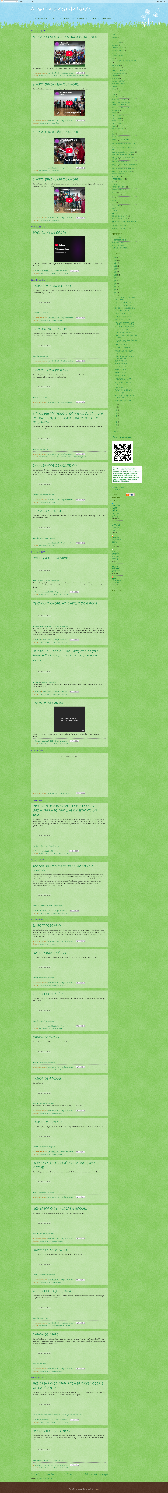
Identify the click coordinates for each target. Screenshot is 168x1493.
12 (116, 295)
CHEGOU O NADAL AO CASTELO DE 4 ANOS (65, 603)
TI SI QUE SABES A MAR (119, 216)
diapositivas (44, 313)
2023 (115, 266)
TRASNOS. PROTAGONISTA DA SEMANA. (124, 222)
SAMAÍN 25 (115, 211)
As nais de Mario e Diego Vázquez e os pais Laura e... (126, 341)
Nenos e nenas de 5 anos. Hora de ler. (50, 320)
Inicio (69, 1474)
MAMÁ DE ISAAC (45, 1335)
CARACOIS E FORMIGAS (101, 18)
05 (116, 416)
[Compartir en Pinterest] (84, 73)
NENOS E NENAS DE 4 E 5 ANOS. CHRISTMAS (65, 37)
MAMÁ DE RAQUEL (47, 1079)
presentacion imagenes (47, 495)
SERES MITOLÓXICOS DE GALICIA (116, 542)
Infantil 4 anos (116, 121)
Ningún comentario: (67, 73)
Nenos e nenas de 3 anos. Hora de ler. (50, 1029)
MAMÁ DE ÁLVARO (47, 1122)
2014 (115, 290)
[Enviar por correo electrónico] (77, 73)
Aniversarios (115, 53)
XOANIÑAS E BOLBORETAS (120, 228)
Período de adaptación (118, 190)
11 (116, 404)
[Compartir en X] (81, 73)
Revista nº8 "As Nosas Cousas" (116, 581)
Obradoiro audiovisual (118, 174)
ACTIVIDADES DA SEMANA (52, 1431)
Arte (113, 58)
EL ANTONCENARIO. (47, 926)
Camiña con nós (116, 68)
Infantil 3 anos (116, 116)
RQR (113, 198)
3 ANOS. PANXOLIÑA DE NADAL (55, 84)
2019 (115, 278)
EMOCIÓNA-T (115, 86)
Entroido (114, 89)
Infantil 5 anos (116, 124)
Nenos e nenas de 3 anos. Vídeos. (49, 123)
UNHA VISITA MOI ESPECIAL (53, 558)
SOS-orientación (115, 552)
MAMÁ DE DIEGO (46, 1037)
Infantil (114, 113)
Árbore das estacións (118, 56)
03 (116, 422)
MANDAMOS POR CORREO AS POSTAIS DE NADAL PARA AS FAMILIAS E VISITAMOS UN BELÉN (65, 810)
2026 (115, 257)
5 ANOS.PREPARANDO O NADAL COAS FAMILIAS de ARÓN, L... (125, 323)
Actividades (115, 45)
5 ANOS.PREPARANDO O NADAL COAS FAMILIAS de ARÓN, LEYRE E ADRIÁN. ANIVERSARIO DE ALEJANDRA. (68, 418)
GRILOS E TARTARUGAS (119, 105)
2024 (115, 263)
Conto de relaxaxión (48, 703)
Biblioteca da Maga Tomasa (116, 539)
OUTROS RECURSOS (118, 179)
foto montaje (58, 906)
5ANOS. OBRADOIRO (48, 511)
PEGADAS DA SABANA (119, 187)
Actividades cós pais (117, 51)
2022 (115, 269)
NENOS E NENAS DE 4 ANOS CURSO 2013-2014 (53, 76)
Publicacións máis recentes (42, 1474)
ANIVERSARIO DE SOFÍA (50, 1250)
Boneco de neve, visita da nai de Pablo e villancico (124, 357)
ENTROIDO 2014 (116, 92)
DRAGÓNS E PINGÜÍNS (118, 84)
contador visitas (116, 489)
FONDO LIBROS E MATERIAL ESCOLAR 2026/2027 (116, 514)
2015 (115, 287)
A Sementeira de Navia (61, 9)
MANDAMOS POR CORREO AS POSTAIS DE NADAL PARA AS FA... (125, 352)
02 (116, 425)
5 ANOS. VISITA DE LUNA (50, 370)
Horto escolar (115, 110)
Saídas (114, 203)
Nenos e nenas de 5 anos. (47, 405)
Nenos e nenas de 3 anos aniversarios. (51, 1200)
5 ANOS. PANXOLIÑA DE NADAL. (56, 179)
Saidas (114, 200)
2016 (115, 284)
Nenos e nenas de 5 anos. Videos (79, 76)
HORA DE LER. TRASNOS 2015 (121, 108)
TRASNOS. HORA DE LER (119, 219)
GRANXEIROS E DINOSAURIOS (121, 102)
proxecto (114, 192)
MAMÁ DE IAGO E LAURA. (52, 286)
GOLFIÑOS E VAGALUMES (119, 100)
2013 (115, 293)
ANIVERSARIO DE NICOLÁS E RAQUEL (60, 1209)
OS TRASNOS (116, 177)
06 (116, 413)
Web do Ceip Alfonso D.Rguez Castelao (116, 508)
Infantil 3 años (116, 118)
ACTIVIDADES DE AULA (49, 953)
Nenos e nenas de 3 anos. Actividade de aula (52, 985)
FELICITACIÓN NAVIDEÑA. (123, 348)
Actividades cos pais (117, 48)
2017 (115, 281)
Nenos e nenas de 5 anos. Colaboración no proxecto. (71, 457)
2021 (115, 272)
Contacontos (115, 79)
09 (117, 410)
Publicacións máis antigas (96, 1474)
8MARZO (114, 37)
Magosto (114, 126)
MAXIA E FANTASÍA (117, 129)
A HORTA (114, 40)
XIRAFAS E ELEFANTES (119, 226)
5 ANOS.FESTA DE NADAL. (51, 329)
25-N (113, 35)
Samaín (114, 208)
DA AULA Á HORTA (118, 81)
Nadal (113, 134)
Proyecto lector (116, 195)
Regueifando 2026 (115, 530)
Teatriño (114, 214)
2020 (115, 275)
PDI (113, 182)
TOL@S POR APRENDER (115, 568)
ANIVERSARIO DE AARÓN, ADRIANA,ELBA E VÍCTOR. (123, 379)
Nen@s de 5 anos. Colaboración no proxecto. (122, 140)
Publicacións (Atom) (46, 1479)
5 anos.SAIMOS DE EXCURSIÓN (55, 466)
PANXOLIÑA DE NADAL (49, 233)
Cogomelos (115, 76)
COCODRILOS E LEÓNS (119, 73)
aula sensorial (116, 65)
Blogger (96, 1489)
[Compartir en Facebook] (82, 73)
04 (116, 419)
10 (116, 407)
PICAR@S (115, 579)
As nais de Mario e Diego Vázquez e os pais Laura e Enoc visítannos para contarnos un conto (65, 655)
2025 (115, 260)
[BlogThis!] (79, 73)
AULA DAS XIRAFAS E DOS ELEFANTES (70, 18)
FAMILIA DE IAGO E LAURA (52, 1291)
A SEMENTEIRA (42, 18)
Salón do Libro (116, 206)
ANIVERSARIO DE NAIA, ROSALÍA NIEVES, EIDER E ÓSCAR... (125, 397)
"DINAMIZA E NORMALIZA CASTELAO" (116, 525)
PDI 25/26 (115, 185)
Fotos (113, 94)
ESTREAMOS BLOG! (116, 571)
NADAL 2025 (116, 137)
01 (116, 428)
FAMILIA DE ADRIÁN (48, 994)
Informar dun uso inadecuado (122, 437)
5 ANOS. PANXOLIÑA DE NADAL (55, 132)
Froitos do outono (117, 97)
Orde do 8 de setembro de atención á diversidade (115, 557)
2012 (115, 432)
